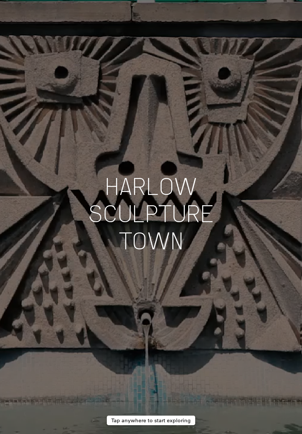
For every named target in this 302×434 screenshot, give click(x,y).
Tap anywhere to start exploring (151, 420)
